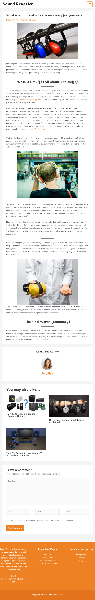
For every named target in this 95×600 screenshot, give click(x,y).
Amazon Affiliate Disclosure (47, 560)
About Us (47, 554)
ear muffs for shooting (38, 129)
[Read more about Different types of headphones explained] (69, 406)
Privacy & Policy (47, 558)
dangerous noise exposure (30, 99)
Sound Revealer (17, 4)
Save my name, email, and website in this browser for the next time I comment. (42, 520)
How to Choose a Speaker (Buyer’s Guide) (20, 415)
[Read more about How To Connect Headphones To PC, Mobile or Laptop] (26, 439)
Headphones (81, 554)
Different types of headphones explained (66, 421)
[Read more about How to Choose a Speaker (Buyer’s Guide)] (26, 403)
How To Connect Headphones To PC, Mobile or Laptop (24, 454)
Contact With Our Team (47, 563)
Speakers (81, 558)
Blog (8, 20)
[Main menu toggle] (90, 4)
